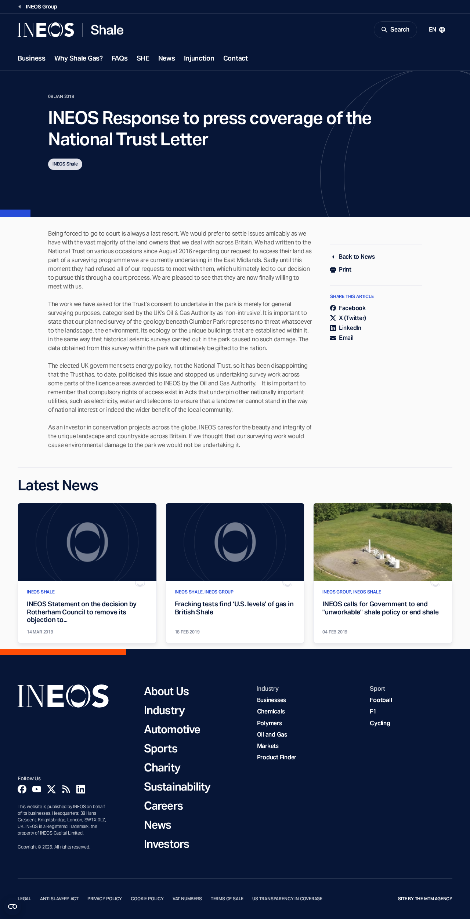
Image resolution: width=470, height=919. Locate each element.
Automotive (172, 729)
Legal (24, 898)
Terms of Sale (227, 898)
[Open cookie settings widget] (12, 906)
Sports (160, 748)
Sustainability (177, 786)
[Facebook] (22, 789)
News (166, 58)
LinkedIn (350, 327)
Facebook (352, 308)
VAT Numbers (187, 898)
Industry (164, 710)
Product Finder (276, 757)
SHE (143, 58)
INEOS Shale (65, 164)
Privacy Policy (104, 898)
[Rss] (66, 789)
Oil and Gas (272, 734)
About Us (166, 691)
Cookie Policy (147, 898)
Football (381, 700)
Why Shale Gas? (78, 58)
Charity (162, 767)
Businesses (271, 700)
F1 (373, 711)
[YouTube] (36, 789)
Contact (235, 58)
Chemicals (271, 711)
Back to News (357, 256)
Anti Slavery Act (59, 898)
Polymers (269, 723)
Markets (268, 745)
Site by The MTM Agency (425, 898)
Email (346, 337)
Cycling (380, 723)
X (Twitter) (352, 318)
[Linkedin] (80, 789)
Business (32, 58)
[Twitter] (51, 789)
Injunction (199, 58)
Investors (166, 843)
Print (345, 269)
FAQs (120, 58)
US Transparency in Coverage (287, 898)
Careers (163, 805)
